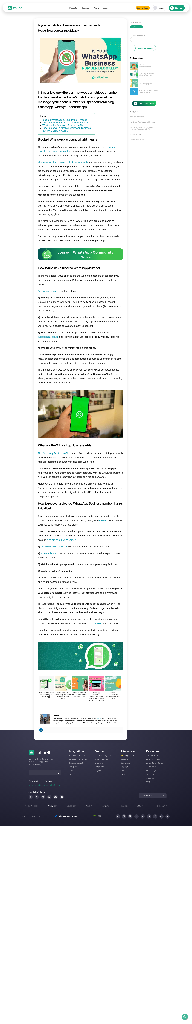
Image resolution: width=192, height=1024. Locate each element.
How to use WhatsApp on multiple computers (143, 122)
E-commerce (100, 763)
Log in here (95, 623)
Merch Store (151, 774)
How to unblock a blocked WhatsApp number (65, 122)
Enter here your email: (138, 35)
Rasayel (124, 770)
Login (161, 8)
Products (73, 8)
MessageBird (126, 759)
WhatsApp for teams (136, 134)
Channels (85, 8)
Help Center (151, 767)
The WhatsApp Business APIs (53, 453)
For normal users (47, 291)
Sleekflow (124, 767)
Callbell (103, 520)
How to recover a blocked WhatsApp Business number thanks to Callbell (66, 129)
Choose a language (136, 22)
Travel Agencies (101, 759)
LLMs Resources (146, 795)
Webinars (150, 778)
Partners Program (161, 806)
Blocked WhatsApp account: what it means (64, 119)
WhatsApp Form (153, 759)
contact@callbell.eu (37, 785)
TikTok (71, 770)
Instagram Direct (76, 763)
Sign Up (178, 8)
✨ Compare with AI (129, 755)
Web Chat (73, 774)
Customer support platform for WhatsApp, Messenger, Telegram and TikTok (142, 128)
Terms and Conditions (30, 806)
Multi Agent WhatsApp (137, 117)
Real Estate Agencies (103, 755)
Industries (124, 806)
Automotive (99, 767)
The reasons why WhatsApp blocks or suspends (63, 162)
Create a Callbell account (54, 546)
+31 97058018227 (53, 785)
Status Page (151, 770)
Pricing (96, 8)
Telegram (73, 767)
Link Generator (152, 755)
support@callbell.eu (48, 336)
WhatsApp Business (77, 755)
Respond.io (125, 763)
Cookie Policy (71, 806)
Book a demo (143, 8)
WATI (123, 774)
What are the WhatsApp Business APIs (62, 125)
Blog (148, 781)
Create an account (146, 48)
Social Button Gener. (154, 763)
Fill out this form (49, 553)
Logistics (98, 770)
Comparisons (106, 806)
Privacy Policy (52, 806)
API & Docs (141, 806)
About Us (89, 806)
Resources (106, 8)
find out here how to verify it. (62, 540)
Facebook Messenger (78, 759)
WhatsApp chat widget (137, 140)
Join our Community (146, 103)
